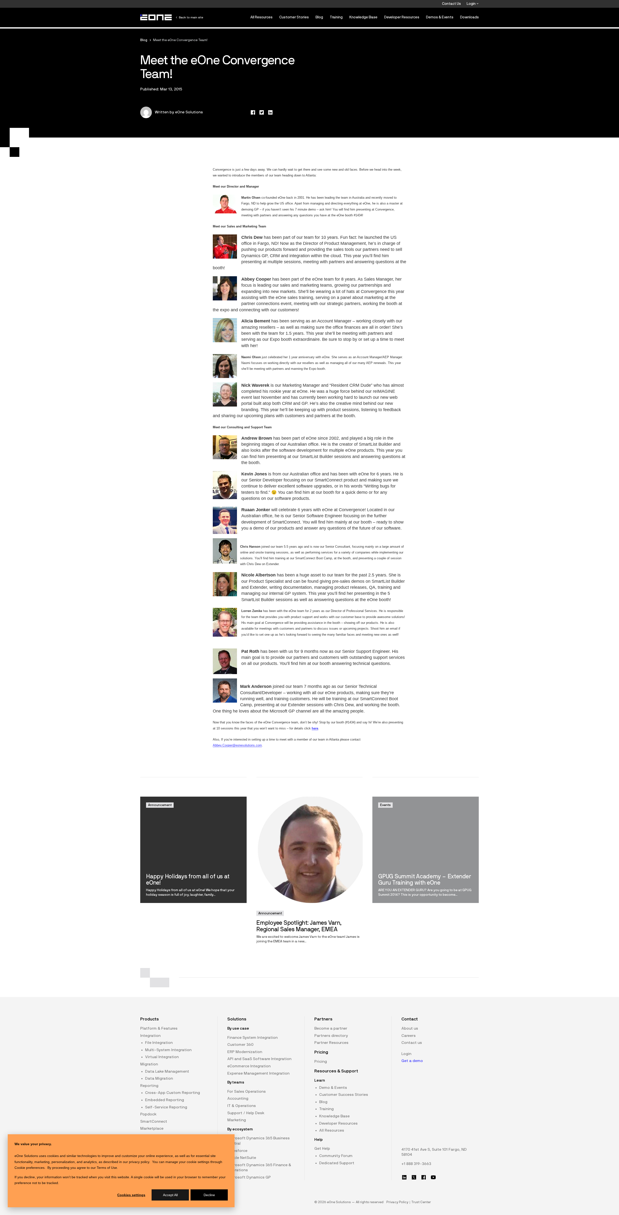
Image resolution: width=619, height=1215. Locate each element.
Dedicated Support (336, 1163)
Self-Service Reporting (166, 1107)
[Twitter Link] (414, 1177)
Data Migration (159, 1078)
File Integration (159, 1043)
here (315, 728)
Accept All (170, 1195)
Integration (150, 1036)
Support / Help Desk (245, 1113)
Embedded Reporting (164, 1100)
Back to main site (191, 17)
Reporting (149, 1086)
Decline (209, 1195)
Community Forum (336, 1156)
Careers (408, 1036)
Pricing (320, 1061)
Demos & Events (439, 17)
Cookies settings (131, 1195)
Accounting (237, 1098)
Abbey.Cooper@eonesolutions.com (237, 745)
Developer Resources (401, 17)
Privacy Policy (397, 1202)
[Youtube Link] (433, 1177)
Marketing (236, 1120)
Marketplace (151, 1128)
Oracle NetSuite (241, 1158)
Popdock (148, 1114)
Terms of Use (107, 1168)
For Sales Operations (246, 1091)
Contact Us (451, 4)
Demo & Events (333, 1088)
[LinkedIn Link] (404, 1177)
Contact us (411, 1043)
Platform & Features (158, 1028)
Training (336, 17)
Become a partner (330, 1028)
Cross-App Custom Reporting (172, 1093)
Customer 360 (240, 1045)
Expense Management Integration (258, 1073)
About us (409, 1028)
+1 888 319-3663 (416, 1164)
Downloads (469, 17)
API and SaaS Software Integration (259, 1059)
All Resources (261, 17)
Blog (319, 17)
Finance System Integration (252, 1038)
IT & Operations (241, 1106)
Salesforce (237, 1151)
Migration (149, 1064)
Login (471, 4)
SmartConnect (153, 1121)
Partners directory (331, 1036)
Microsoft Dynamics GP (249, 1177)
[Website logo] (156, 17)
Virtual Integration (162, 1057)
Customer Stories (294, 17)
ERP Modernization (244, 1052)
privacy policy (139, 1162)
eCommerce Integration (249, 1066)
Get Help (322, 1148)
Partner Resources (331, 1043)
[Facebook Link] (424, 1177)
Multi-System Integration (168, 1050)
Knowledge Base (363, 17)
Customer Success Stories (343, 1095)
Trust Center (421, 1202)
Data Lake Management (167, 1071)
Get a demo (412, 1061)
